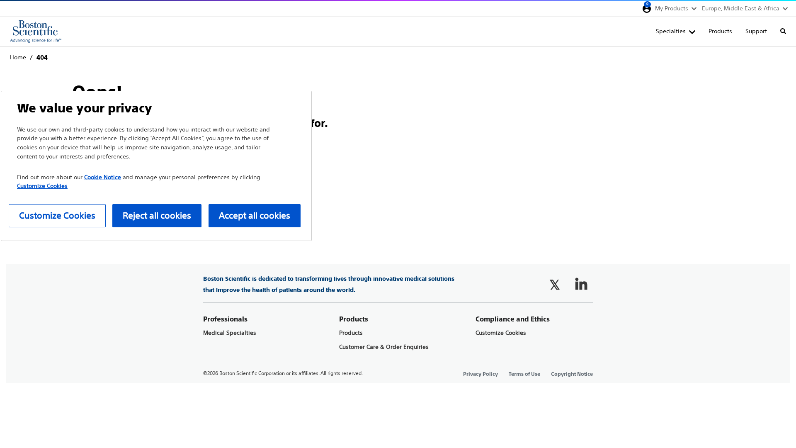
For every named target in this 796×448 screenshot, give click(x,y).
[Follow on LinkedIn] (581, 284)
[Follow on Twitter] (554, 284)
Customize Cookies (501, 332)
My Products (671, 8)
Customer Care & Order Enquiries (384, 347)
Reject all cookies (157, 215)
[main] (398, 135)
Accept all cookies (254, 215)
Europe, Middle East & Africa (740, 8)
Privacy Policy (480, 374)
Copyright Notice (572, 374)
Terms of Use (524, 374)
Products (720, 31)
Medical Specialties (229, 332)
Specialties (671, 31)
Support (756, 31)
